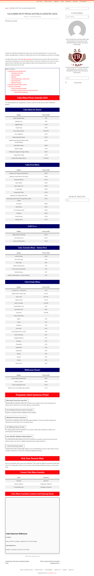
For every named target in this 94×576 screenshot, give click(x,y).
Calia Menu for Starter (17, 73)
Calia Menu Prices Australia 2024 (17, 71)
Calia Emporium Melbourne (21, 92)
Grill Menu (13, 77)
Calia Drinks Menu (16, 80)
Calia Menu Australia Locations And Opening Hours (24, 90)
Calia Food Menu (15, 75)
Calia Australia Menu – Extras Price (20, 78)
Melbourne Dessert (16, 82)
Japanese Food (35, 556)
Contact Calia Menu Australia (18, 88)
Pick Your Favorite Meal (14, 86)
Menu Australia (28, 59)
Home (6, 8)
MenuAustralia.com (51, 573)
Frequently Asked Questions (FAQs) (17, 84)
